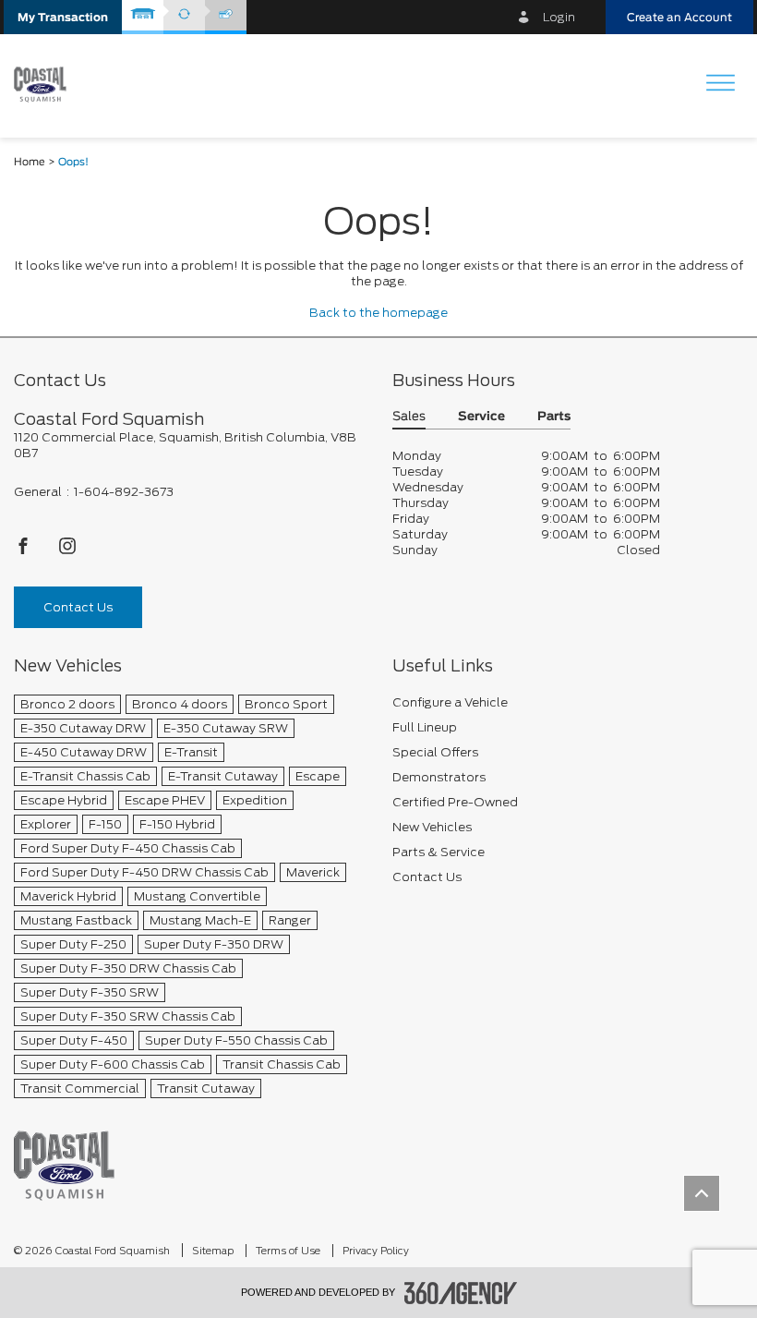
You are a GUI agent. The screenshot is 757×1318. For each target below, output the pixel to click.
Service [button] (481, 417)
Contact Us (78, 607)
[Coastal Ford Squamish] (64, 1165)
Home (29, 162)
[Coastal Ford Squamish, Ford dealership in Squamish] (47, 85)
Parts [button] (554, 417)
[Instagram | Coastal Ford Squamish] (67, 551)
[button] (63, 17)
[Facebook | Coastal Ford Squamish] (24, 551)
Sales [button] (409, 417)
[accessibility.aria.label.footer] (460, 1293)
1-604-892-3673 (124, 492)
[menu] (720, 84)
